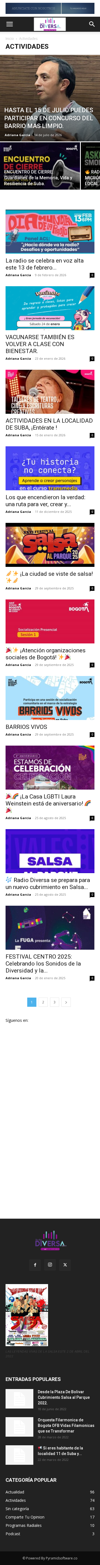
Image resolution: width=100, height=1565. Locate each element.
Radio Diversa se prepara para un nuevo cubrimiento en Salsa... (48, 883)
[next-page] (66, 1002)
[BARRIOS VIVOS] (50, 698)
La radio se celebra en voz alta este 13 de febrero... (45, 264)
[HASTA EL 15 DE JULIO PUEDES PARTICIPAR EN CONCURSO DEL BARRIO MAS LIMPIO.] (50, 98)
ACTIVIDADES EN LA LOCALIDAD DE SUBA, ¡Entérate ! (49, 424)
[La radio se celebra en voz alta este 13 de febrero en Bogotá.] (50, 232)
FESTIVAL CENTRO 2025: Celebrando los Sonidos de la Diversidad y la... (43, 963)
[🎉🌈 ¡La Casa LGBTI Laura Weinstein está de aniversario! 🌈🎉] (50, 768)
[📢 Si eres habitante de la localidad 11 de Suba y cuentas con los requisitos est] (19, 1455)
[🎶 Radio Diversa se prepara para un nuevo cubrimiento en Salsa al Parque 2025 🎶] (50, 851)
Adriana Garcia (17, 135)
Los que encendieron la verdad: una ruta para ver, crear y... (45, 501)
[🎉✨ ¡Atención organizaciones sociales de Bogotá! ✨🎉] (50, 621)
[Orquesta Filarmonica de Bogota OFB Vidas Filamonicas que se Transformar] (19, 1427)
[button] (9, 24)
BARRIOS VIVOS (26, 727)
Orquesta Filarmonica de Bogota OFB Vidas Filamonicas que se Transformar (66, 1425)
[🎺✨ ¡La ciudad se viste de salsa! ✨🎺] (50, 545)
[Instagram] (50, 1264)
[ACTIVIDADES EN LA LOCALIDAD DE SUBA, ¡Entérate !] (50, 392)
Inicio (10, 38)
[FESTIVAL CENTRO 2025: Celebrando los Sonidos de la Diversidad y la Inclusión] (50, 928)
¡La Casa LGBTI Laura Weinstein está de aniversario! (45, 800)
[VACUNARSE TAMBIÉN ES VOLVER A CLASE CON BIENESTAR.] (50, 308)
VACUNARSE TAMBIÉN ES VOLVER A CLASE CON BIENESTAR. (40, 344)
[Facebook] (35, 1265)
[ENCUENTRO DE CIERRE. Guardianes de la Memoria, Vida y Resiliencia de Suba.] (40, 172)
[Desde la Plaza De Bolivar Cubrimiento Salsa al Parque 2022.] (19, 1399)
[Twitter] (65, 1265)
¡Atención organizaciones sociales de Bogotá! (46, 654)
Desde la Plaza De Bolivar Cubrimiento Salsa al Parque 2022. (64, 1397)
